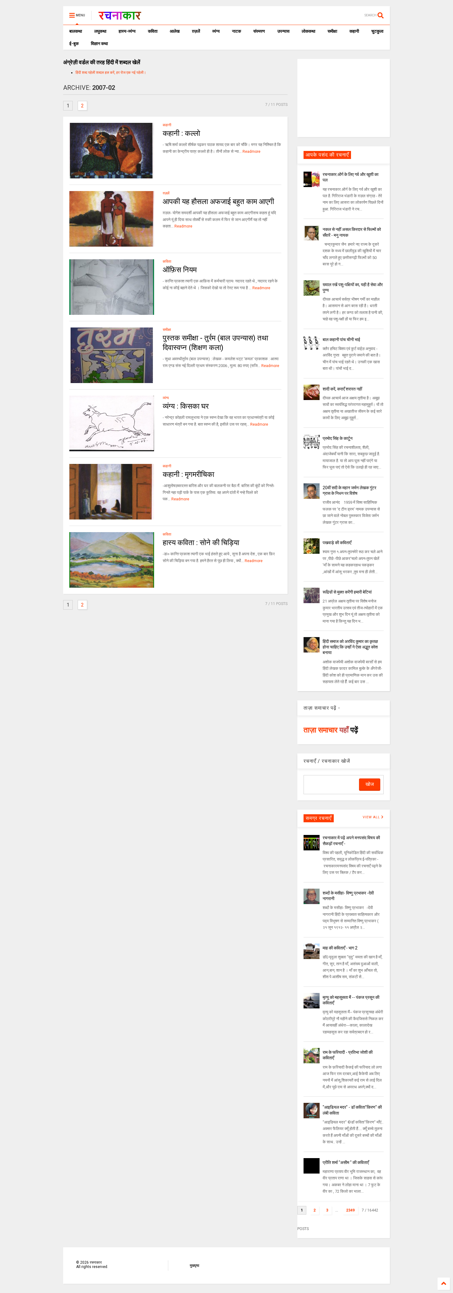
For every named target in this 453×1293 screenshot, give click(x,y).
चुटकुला (377, 31)
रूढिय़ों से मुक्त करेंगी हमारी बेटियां (347, 592)
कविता (152, 31)
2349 (350, 1210)
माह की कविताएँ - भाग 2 (340, 947)
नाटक (236, 31)
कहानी (354, 31)
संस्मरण (259, 31)
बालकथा (75, 31)
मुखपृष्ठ (194, 1265)
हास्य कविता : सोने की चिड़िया (201, 542)
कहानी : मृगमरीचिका (188, 474)
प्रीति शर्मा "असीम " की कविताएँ (346, 1162)
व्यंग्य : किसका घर (186, 406)
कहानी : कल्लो (181, 133)
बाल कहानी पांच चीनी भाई (341, 339)
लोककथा (308, 31)
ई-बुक (74, 43)
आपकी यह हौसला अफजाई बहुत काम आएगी (218, 201)
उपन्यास (283, 31)
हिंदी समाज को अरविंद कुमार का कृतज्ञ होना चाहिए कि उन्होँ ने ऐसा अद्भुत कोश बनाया (350, 647)
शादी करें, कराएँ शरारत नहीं (342, 388)
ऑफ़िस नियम (180, 269)
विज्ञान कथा (99, 43)
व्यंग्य (216, 31)
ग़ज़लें (196, 31)
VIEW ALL (372, 817)
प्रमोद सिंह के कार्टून (338, 438)
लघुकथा (100, 31)
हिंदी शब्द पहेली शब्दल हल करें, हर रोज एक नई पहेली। (111, 72)
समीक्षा (332, 31)
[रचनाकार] (120, 17)
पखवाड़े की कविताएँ (337, 542)
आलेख (175, 31)
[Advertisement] (343, 97)
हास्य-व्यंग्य (127, 31)
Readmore (251, 151)
